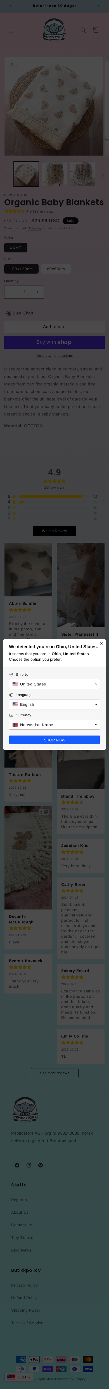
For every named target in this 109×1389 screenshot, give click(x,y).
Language (24, 695)
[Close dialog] (101, 643)
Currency (24, 715)
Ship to (22, 674)
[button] (54, 684)
